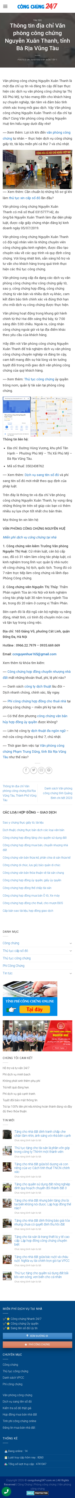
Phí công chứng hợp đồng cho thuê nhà (36, 701)
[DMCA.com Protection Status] (38, 1493)
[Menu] (5, 6)
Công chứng (11, 943)
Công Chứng (24, 1484)
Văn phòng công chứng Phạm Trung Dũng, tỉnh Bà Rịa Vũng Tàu (34, 751)
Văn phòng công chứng (17, 1395)
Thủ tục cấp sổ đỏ (15, 951)
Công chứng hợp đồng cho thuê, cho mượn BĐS (33, 903)
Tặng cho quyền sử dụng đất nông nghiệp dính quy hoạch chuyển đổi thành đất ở (42, 1186)
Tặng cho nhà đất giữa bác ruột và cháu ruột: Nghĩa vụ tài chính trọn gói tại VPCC (42, 1259)
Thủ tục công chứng (39, 379)
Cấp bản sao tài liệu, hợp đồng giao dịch (28, 910)
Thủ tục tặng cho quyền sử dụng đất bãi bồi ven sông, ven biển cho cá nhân (41, 1275)
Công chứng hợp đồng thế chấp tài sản (27, 888)
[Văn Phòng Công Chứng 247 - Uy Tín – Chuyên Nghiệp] (37, 6)
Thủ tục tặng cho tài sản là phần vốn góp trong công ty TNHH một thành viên (42, 1150)
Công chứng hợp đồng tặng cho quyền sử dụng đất (35, 837)
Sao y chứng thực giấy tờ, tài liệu (23, 822)
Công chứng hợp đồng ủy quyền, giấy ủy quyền (32, 880)
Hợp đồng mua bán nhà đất (20, 1414)
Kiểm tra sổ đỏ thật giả (17, 1408)
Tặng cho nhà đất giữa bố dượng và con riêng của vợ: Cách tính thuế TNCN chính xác (42, 1168)
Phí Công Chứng (13, 966)
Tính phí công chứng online (19, 1421)
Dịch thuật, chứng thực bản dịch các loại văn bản (33, 830)
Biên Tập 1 (51, 60)
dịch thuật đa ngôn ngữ (48, 731)
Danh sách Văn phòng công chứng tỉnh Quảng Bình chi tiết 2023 (57, 793)
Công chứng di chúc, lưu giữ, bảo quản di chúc (31, 865)
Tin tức (37, 20)
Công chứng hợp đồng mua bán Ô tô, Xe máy (31, 895)
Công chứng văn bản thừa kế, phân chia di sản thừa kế (36, 857)
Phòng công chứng (45, 1484)
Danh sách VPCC (13, 1377)
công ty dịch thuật (37, 686)
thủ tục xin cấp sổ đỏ (24, 198)
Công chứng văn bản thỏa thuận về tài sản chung (33, 872)
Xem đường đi (38, 1335)
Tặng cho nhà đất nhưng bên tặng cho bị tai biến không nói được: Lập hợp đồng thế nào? (42, 1204)
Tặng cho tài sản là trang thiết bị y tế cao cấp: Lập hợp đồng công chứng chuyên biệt (42, 1240)
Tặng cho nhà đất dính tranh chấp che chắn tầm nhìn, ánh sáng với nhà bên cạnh (42, 1133)
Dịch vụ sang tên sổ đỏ (42, 475)
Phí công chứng (39, 1344)
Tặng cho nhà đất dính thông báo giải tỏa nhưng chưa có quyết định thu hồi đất (42, 1222)
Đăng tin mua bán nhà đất (19, 1427)
